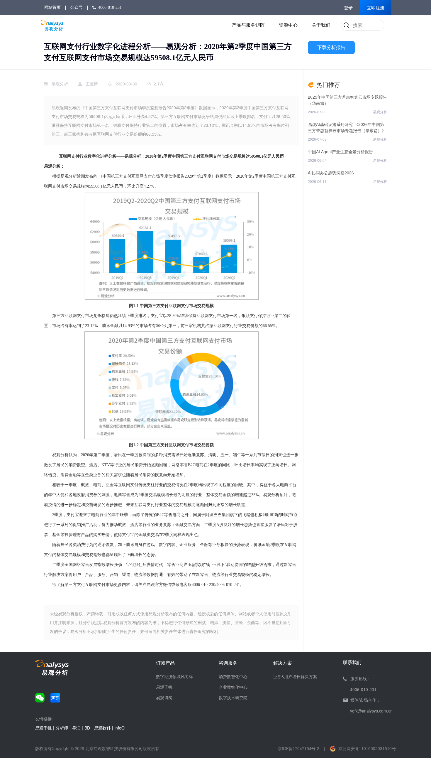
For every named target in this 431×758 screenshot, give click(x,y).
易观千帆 (164, 687)
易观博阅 (164, 697)
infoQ (120, 728)
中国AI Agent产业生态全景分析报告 (340, 151)
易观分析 (60, 84)
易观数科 (102, 728)
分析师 (62, 728)
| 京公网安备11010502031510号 (360, 748)
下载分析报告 (331, 47)
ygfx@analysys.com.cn (371, 711)
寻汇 (76, 728)
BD (87, 728)
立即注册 (375, 8)
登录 (348, 8)
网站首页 (52, 7)
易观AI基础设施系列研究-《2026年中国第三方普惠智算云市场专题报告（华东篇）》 (347, 127)
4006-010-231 (110, 7)
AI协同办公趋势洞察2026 (331, 173)
